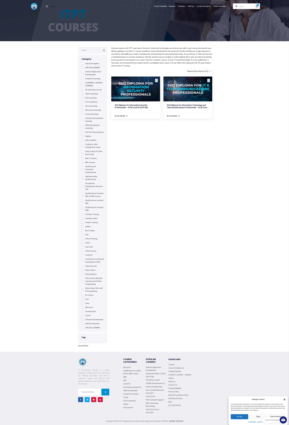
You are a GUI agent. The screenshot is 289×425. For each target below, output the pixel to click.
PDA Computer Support (155, 399)
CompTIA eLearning (92, 78)
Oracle (87, 315)
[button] (284, 399)
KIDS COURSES (90, 140)
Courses (172, 6)
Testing (190, 6)
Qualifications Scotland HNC (94, 202)
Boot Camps (90, 230)
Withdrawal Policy (175, 398)
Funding (181, 6)
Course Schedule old (176, 368)
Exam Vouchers (220, 6)
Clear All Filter (83, 345)
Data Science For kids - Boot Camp (94, 153)
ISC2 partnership (174, 405)
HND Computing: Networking (152, 405)
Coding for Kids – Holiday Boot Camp (92, 146)
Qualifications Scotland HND (94, 209)
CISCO (87, 243)
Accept (239, 416)
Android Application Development (93, 73)
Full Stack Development (94, 132)
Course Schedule (160, 6)
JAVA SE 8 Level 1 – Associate (153, 411)
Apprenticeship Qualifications (91, 178)
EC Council (89, 295)
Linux (87, 303)
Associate (89, 247)
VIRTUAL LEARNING (92, 327)
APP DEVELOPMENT (92, 67)
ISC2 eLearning (91, 98)
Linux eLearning (91, 106)
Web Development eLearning (92, 127)
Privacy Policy (173, 391)
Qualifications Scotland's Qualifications (90, 169)
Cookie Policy (252, 422)
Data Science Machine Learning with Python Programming (93, 281)
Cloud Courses (90, 251)
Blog (170, 402)
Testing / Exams (91, 218)
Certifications (90, 311)
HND (125, 377)
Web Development (92, 323)
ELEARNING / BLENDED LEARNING (94, 84)
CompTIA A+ (151, 396)
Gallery (171, 378)
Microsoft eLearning (93, 110)
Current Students (203, 6)
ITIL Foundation (91, 102)
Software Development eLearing (94, 120)
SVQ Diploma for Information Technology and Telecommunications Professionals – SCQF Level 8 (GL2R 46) (187, 107)
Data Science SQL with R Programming (94, 290)
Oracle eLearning (91, 114)
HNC (125, 380)
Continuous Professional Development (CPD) (94, 260)
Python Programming (154, 386)
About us (171, 381)
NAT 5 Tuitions (91, 158)
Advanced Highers (92, 63)
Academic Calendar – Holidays (179, 374)
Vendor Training (91, 222)
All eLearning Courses (93, 89)
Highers (88, 136)
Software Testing (92, 214)
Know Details (120, 116)
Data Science (90, 270)
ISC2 (87, 299)
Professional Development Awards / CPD (94, 186)
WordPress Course (153, 380)
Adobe (87, 226)
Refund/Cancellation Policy (178, 395)
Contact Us (172, 385)
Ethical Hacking (91, 239)
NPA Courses (90, 162)
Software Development (94, 319)
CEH (86, 234)
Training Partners (174, 371)
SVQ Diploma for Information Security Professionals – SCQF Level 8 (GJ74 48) (131, 106)
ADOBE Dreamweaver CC (155, 383)
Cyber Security (91, 266)
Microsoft (89, 307)
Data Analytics (91, 274)
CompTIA (88, 255)
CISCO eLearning (91, 94)
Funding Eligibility (174, 388)
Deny (258, 416)
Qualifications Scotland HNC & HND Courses (94, 195)
